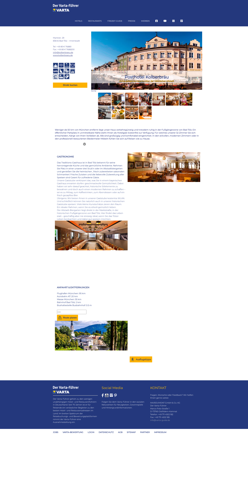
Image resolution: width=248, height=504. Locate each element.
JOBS (55, 432)
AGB (120, 432)
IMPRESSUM (160, 432)
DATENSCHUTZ (106, 432)
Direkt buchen (70, 85)
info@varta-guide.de (160, 420)
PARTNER (145, 432)
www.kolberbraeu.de (63, 55)
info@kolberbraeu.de (63, 52)
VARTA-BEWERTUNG (73, 432)
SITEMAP (131, 432)
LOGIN (91, 432)
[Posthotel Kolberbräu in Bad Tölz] (104, 99)
